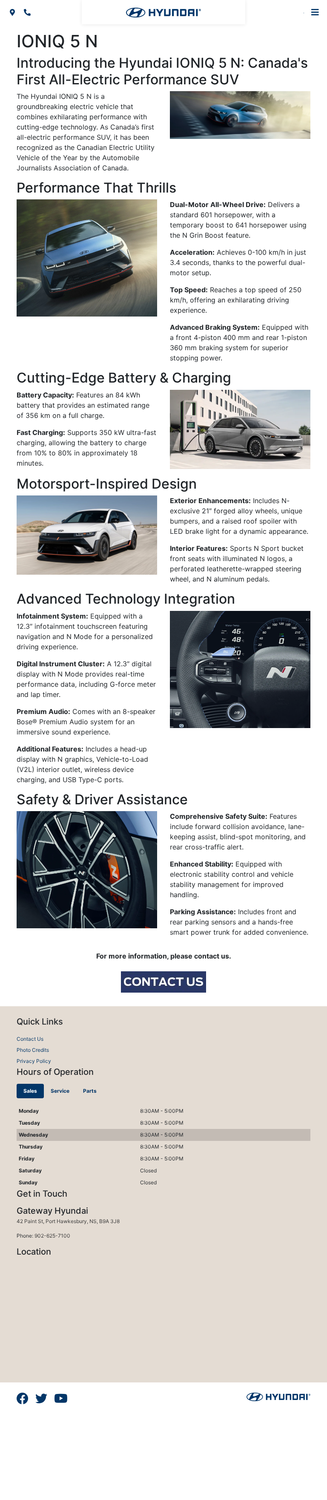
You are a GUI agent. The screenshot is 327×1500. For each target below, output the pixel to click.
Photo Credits (33, 1050)
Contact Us (30, 1039)
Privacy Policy (34, 1061)
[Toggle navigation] (315, 12)
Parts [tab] (90, 1091)
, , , (68, 1221)
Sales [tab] (30, 1091)
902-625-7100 (52, 1235)
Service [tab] (60, 1091)
